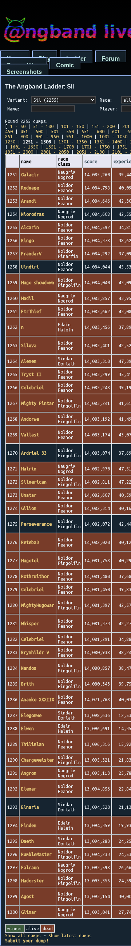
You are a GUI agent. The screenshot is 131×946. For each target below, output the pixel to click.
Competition (23, 65)
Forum (111, 59)
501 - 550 (62, 131)
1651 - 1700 (60, 146)
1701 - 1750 (96, 146)
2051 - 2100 (90, 151)
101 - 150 (72, 126)
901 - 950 (47, 136)
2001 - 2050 (55, 151)
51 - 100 (43, 126)
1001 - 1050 (113, 136)
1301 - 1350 (73, 141)
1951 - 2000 (19, 151)
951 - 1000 (79, 136)
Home (15, 59)
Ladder (76, 59)
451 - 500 (31, 131)
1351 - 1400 (108, 141)
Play (45, 59)
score (90, 161)
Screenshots (24, 72)
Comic (65, 65)
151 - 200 (103, 126)
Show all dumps (23, 935)
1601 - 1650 (24, 146)
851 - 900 (16, 136)
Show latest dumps (70, 935)
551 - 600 (93, 131)
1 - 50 (17, 126)
